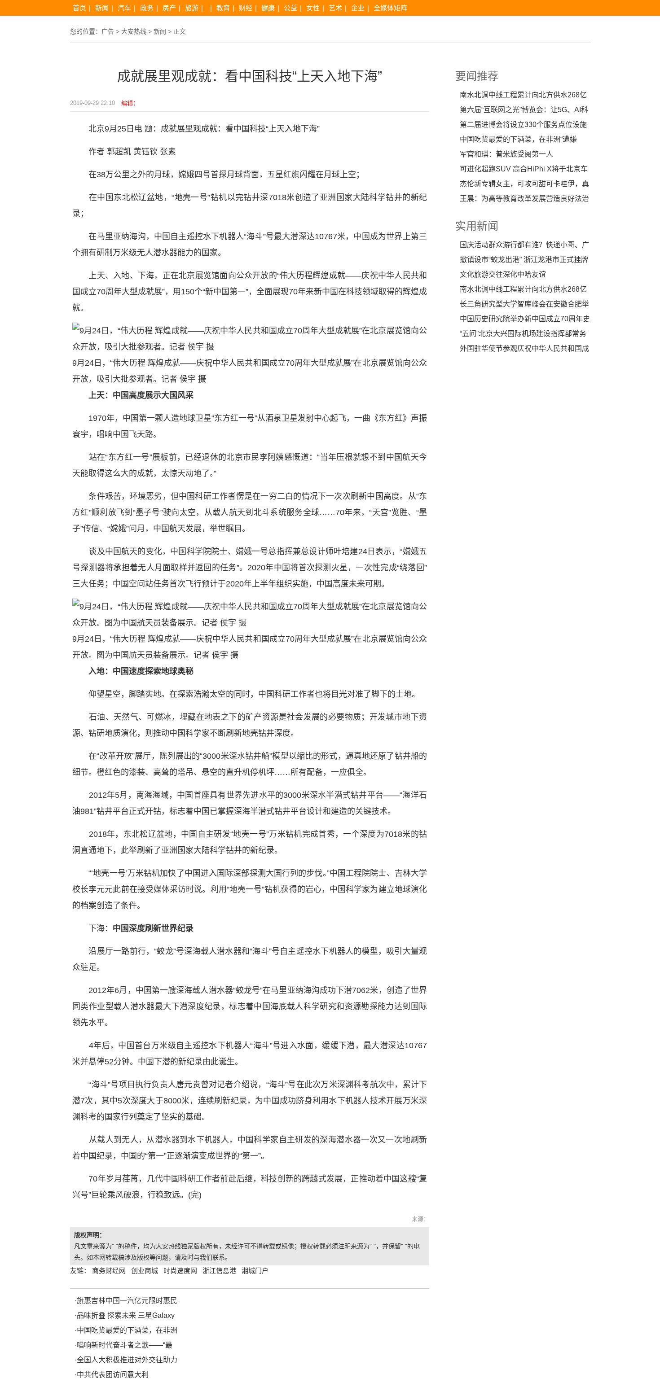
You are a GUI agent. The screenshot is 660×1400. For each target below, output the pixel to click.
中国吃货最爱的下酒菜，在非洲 (127, 1330)
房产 (169, 8)
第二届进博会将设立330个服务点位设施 (523, 124)
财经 (245, 8)
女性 (313, 8)
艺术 (335, 8)
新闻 (102, 8)
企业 (358, 8)
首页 (79, 8)
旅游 (191, 8)
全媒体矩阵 (390, 8)
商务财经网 (109, 1270)
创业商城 (144, 1270)
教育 (223, 8)
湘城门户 (255, 1270)
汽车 (124, 8)
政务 (147, 8)
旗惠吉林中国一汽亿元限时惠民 (127, 1300)
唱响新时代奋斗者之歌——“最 (124, 1345)
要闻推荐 (476, 76)
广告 (107, 31)
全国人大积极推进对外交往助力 (127, 1360)
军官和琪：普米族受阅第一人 (506, 154)
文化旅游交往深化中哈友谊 (503, 274)
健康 (268, 8)
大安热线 (133, 31)
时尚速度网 (180, 1270)
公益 (290, 8)
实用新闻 (476, 226)
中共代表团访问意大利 (113, 1374)
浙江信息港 (219, 1270)
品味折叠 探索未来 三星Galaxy (126, 1315)
